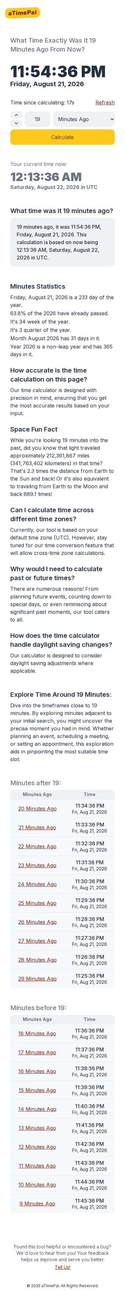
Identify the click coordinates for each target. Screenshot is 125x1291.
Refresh (105, 102)
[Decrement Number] (16, 123)
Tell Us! (62, 1267)
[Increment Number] (16, 115)
